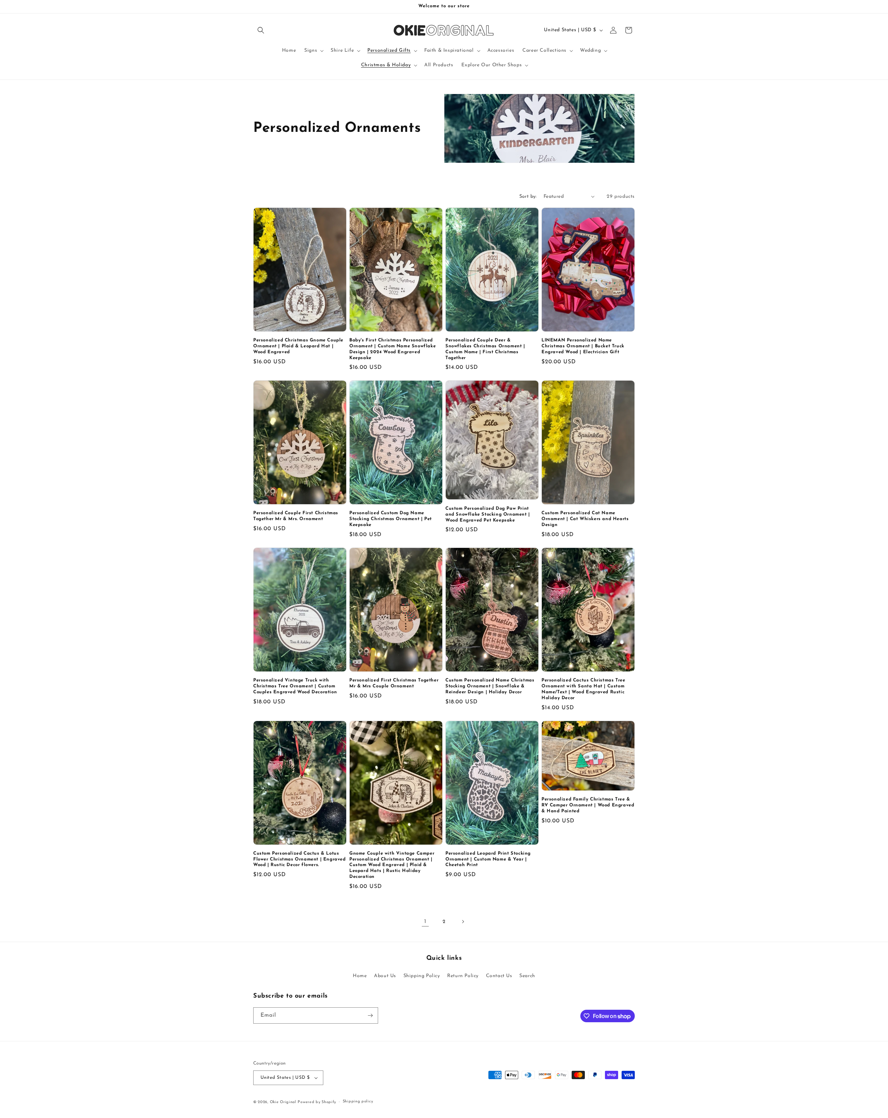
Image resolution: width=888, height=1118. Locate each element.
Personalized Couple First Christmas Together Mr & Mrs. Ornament (295, 516)
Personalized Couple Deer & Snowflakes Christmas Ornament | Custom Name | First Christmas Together (485, 349)
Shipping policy (358, 1101)
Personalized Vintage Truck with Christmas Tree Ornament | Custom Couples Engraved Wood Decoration (295, 686)
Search (527, 976)
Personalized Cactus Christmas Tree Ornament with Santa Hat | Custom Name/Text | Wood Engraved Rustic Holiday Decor (583, 689)
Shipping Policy (421, 976)
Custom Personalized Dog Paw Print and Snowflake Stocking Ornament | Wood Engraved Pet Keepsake (487, 514)
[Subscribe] (370, 1015)
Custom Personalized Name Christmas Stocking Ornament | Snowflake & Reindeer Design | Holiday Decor (489, 686)
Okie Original (283, 1102)
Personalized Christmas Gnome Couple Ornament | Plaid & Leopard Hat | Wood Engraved (298, 346)
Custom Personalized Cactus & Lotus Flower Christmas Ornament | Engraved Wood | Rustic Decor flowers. (299, 859)
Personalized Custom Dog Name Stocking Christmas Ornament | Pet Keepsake (390, 519)
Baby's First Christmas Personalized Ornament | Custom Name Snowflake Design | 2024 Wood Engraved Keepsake (392, 349)
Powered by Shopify (317, 1102)
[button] (260, 30)
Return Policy (463, 976)
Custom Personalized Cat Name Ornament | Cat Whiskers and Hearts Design (585, 519)
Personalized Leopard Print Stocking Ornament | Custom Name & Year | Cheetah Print (488, 859)
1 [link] (425, 921)
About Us (385, 976)
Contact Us (499, 976)
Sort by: (528, 196)
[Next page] (462, 921)
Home (360, 976)
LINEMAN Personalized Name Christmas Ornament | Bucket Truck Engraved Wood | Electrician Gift (582, 346)
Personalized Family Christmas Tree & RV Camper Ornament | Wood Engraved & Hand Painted (587, 805)
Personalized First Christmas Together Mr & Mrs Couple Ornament (393, 683)
